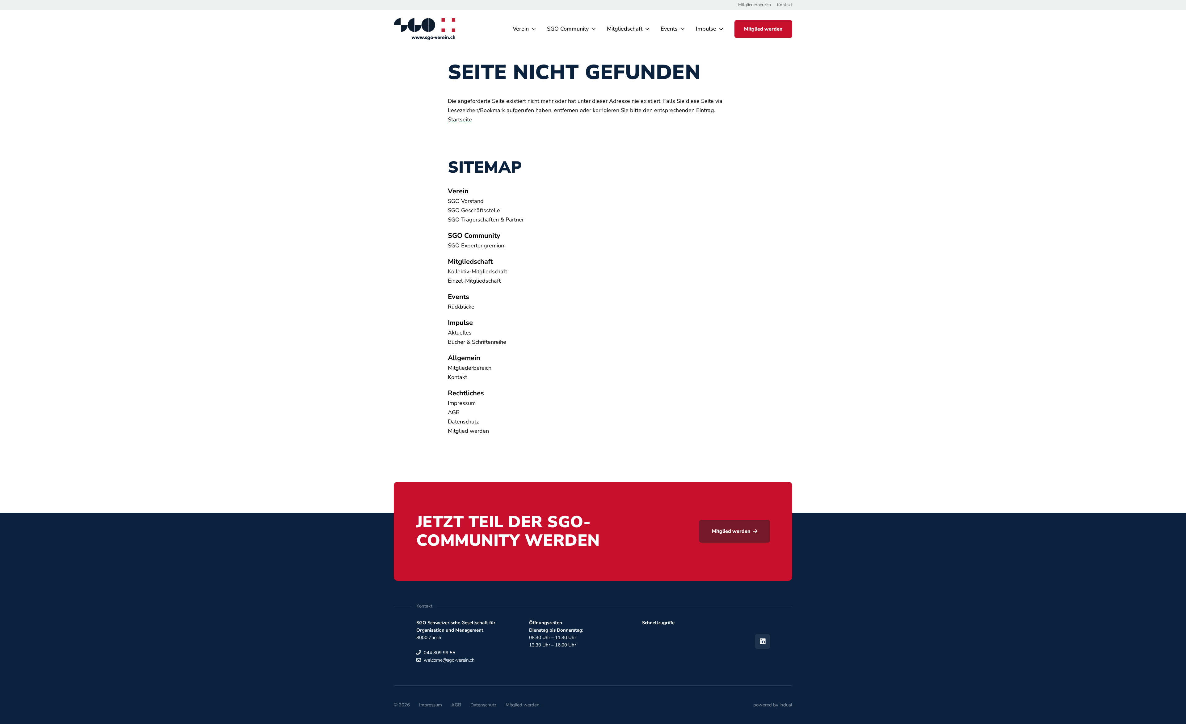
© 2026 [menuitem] (402, 705)
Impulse (460, 322)
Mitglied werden (468, 431)
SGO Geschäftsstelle (474, 210)
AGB (454, 412)
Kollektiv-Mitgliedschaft (477, 271)
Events (458, 296)
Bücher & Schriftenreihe (477, 342)
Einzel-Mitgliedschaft (474, 280)
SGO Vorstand (466, 201)
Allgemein (464, 358)
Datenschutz (463, 421)
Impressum (462, 403)
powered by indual (772, 705)
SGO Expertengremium (477, 245)
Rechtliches (466, 393)
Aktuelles (460, 332)
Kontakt (457, 377)
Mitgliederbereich (469, 368)
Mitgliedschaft (470, 261)
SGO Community (474, 235)
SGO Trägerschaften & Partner (486, 219)
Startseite (460, 119)
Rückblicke (461, 306)
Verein (458, 191)
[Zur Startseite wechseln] (425, 29)
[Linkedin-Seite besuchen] (762, 641)
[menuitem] (754, 5)
